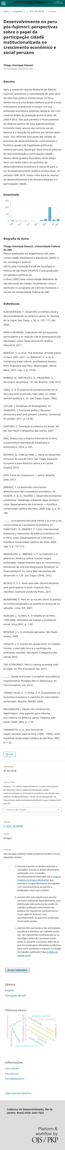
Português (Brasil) (15, 995)
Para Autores (12, 1073)
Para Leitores (12, 1068)
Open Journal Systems (18, 1093)
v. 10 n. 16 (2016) (35, 11)
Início (6, 11)
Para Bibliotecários (14, 1078)
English (9, 990)
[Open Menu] (3, 3)
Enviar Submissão (17, 969)
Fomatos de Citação (16, 809)
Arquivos (18, 11)
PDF (10, 754)
